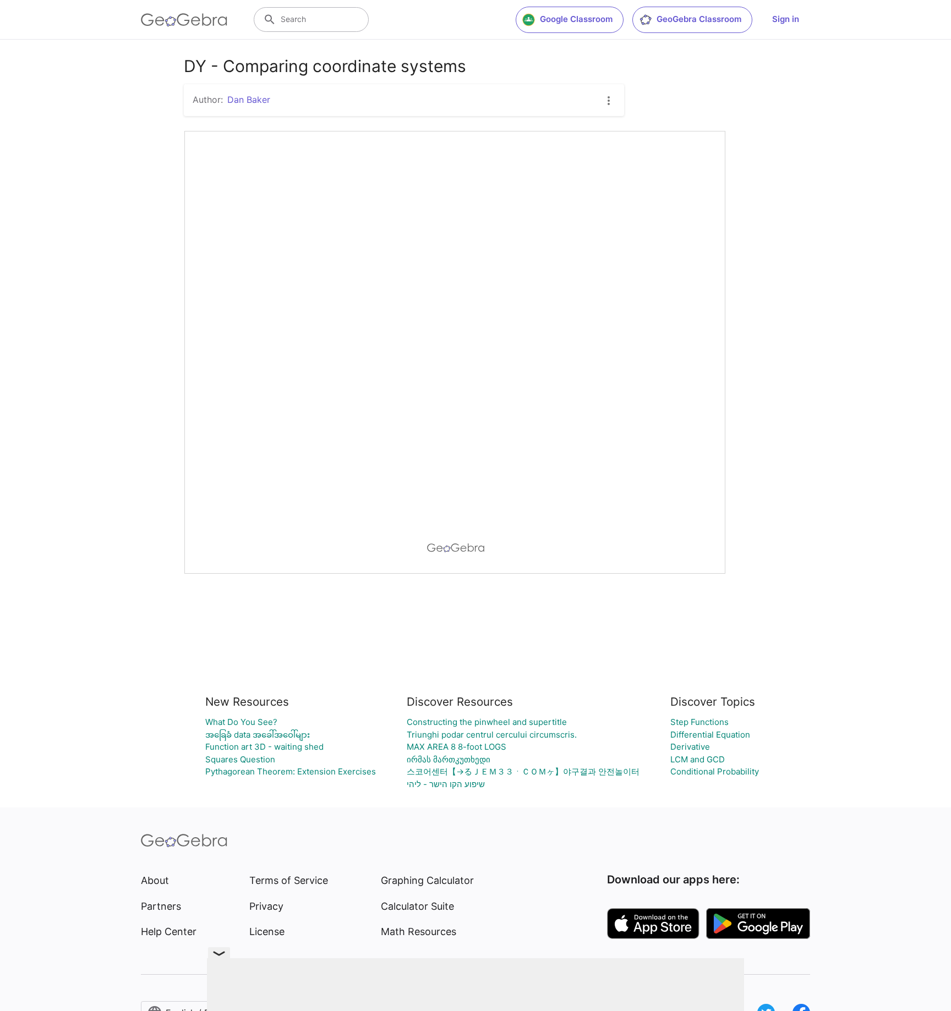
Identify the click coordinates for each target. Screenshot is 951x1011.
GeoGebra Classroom (699, 19)
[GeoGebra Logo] (184, 19)
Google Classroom (576, 19)
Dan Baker (248, 99)
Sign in (785, 19)
